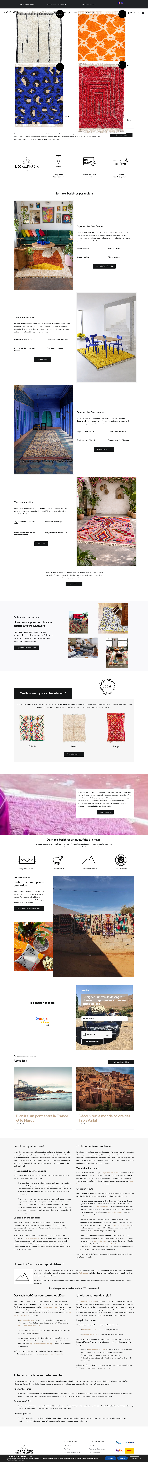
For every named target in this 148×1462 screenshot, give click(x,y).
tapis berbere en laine (111, 1173)
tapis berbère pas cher (31, 1238)
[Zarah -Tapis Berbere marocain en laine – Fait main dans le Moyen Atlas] (105, 97)
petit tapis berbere (27, 1320)
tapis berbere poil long (96, 1350)
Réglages (135, 1458)
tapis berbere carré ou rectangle (42, 1344)
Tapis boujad (83, 1273)
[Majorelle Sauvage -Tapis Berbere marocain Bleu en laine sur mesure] (43, 95)
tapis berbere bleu (100, 1241)
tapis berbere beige (103, 1206)
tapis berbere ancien (90, 1330)
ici (116, 1026)
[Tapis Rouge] (116, 713)
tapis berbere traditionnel (120, 1225)
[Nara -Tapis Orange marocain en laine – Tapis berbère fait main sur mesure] (105, 44)
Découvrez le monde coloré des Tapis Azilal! (104, 1118)
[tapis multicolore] (32, 713)
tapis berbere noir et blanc (121, 1244)
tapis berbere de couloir (53, 1354)
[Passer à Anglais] (122, 3)
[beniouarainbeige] (74, 713)
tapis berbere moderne (90, 1334)
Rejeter (122, 1458)
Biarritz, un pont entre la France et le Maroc (42, 1118)
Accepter (110, 1458)
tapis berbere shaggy (115, 1212)
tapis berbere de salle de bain (29, 1326)
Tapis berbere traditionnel (86, 1301)
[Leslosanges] (11, 9)
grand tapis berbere (51, 1307)
